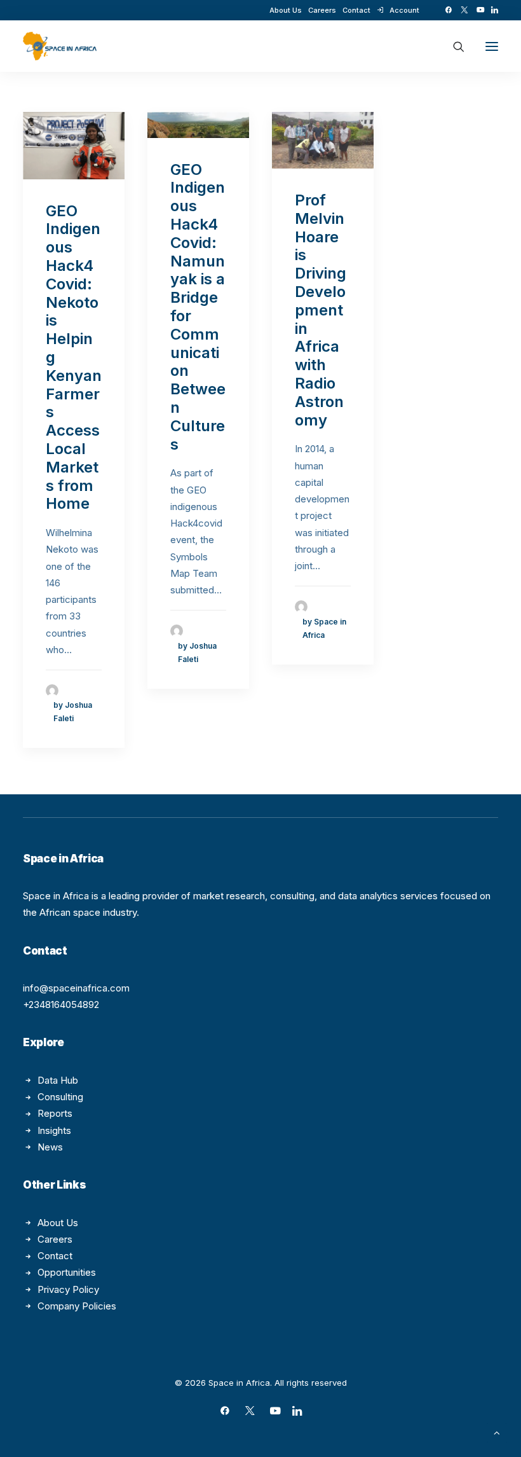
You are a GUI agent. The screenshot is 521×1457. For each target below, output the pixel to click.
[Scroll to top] (497, 1432)
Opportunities (66, 1272)
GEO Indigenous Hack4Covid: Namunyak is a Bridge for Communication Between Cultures (198, 306)
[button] (448, 10)
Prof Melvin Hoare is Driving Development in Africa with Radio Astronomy (320, 310)
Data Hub (57, 1080)
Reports (54, 1113)
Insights (54, 1130)
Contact (356, 10)
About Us (285, 10)
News (50, 1147)
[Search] (453, 46)
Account (404, 10)
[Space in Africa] (60, 46)
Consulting (60, 1097)
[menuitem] (285, 10)
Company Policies (76, 1306)
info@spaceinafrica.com (76, 988)
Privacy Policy (68, 1289)
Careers (322, 10)
